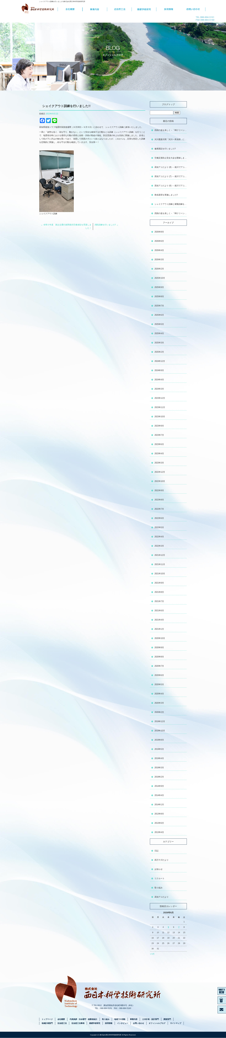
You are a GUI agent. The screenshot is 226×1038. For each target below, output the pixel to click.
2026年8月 (159, 232)
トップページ (39, 9)
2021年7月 (159, 601)
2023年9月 (159, 426)
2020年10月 (160, 638)
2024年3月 (159, 389)
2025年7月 (159, 306)
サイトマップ (175, 1023)
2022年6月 (159, 518)
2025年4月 (159, 333)
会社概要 (70, 9)
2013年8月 (159, 814)
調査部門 (167, 1019)
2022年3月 (159, 546)
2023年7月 (159, 435)
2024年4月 (159, 379)
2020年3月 (159, 703)
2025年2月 (159, 352)
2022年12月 (160, 472)
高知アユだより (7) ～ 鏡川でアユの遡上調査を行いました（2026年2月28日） (171, 176)
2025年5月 (159, 324)
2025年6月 (159, 315)
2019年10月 (160, 730)
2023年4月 (159, 453)
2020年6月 (159, 675)
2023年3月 (159, 463)
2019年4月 (159, 758)
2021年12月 (160, 555)
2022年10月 (160, 481)
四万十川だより (162, 860)
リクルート (160, 878)
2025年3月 (159, 342)
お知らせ (159, 869)
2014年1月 (159, 804)
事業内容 (94, 9)
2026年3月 (159, 259)
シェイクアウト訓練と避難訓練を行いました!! (171, 204)
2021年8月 (159, 592)
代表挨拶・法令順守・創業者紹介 (83, 1019)
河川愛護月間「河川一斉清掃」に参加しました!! (171, 139)
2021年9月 (159, 583)
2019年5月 (159, 749)
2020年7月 (159, 666)
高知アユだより (162, 897)
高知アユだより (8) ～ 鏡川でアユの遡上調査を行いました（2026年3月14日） (171, 167)
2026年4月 (159, 250)
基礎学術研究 (144, 9)
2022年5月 (159, 527)
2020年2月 (159, 712)
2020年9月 (159, 647)
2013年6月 (159, 823)
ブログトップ (168, 104)
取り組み (159, 888)
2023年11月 (160, 407)
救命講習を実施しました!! (166, 195)
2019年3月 (159, 767)
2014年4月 (159, 795)
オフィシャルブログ (157, 1023)
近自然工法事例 (77, 1023)
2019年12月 (160, 721)
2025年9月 (159, 287)
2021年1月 (159, 629)
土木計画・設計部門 (150, 1019)
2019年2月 (159, 777)
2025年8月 (159, 296)
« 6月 (152, 954)
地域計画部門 (47, 1023)
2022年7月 (159, 509)
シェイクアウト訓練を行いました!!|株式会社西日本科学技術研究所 (62, 1)
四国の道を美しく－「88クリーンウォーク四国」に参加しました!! (171, 130)
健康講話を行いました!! (165, 148)
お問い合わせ (193, 9)
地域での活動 (119, 1019)
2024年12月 (160, 361)
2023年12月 (160, 398)
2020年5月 (159, 684)
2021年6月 (159, 610)
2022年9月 (159, 490)
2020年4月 (159, 694)
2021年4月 (159, 620)
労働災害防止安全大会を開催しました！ (171, 158)
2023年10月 (160, 416)
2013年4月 (159, 832)
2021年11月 (160, 564)
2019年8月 (159, 740)
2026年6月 (159, 241)
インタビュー (122, 1023)
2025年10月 (160, 278)
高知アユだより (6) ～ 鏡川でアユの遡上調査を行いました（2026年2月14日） (171, 185)
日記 (157, 851)
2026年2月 (159, 269)
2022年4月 (159, 536)
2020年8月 (159, 657)
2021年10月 (160, 573)
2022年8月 (159, 500)
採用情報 (168, 9)
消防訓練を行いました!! (106, 225)
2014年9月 (159, 786)
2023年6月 (159, 444)
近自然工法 (119, 9)
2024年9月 (159, 370)
